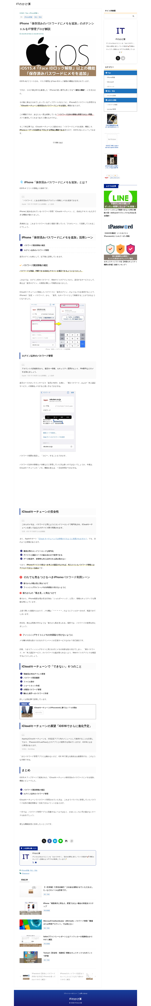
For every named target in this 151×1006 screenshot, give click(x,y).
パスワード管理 (112, 105)
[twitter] (44, 841)
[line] (60, 841)
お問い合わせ (83, 993)
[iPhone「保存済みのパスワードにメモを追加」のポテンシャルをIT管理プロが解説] (55, 841)
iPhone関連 (25, 870)
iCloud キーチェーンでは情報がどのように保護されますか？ (63, 539)
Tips (109, 73)
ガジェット (110, 86)
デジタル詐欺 (111, 95)
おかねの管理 (111, 109)
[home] (36, 862)
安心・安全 (33, 870)
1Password (25, 873)
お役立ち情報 (112, 100)
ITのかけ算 (23, 4)
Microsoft (110, 82)
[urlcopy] (71, 841)
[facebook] (49, 841)
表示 (61, 142)
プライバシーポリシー (70, 993)
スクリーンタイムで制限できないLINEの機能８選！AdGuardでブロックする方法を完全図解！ (120, 213)
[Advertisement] (58, 162)
